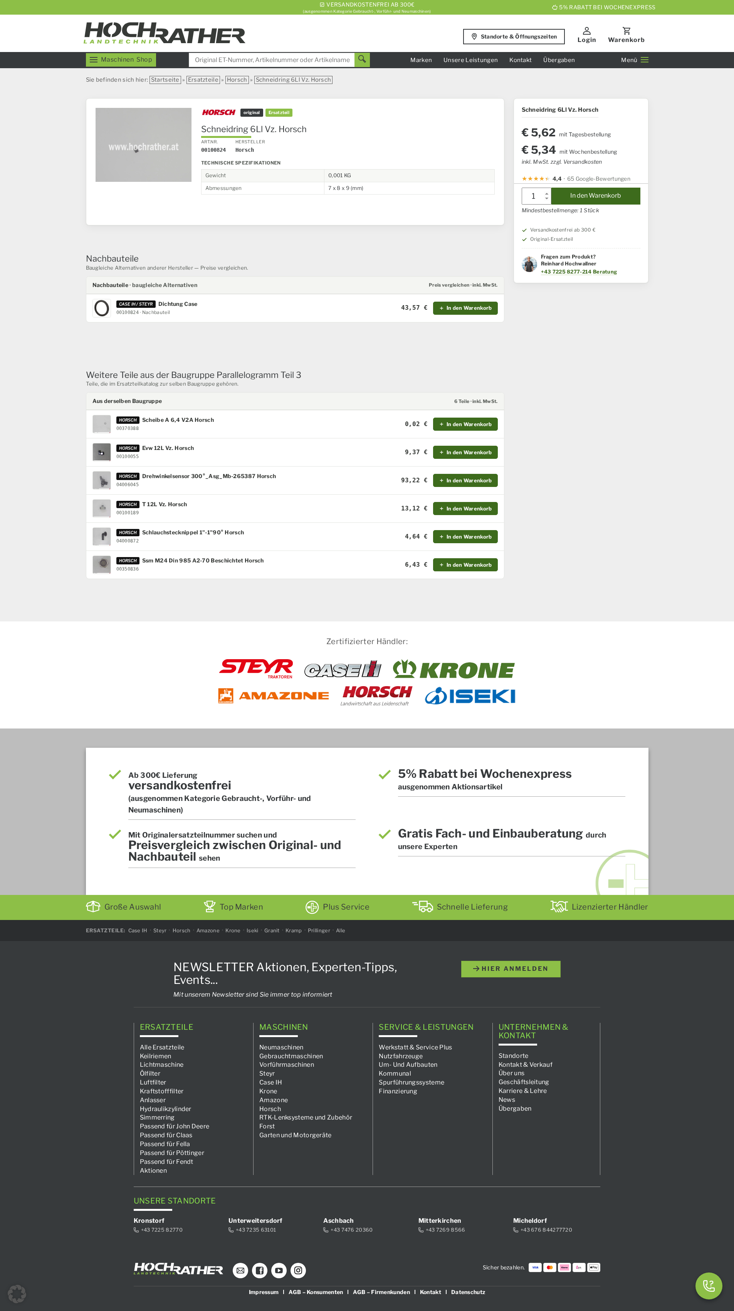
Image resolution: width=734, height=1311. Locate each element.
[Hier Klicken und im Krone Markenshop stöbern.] (454, 668)
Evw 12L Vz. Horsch (168, 448)
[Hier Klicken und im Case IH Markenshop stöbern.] (342, 668)
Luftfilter (153, 1082)
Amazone (208, 930)
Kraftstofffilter (162, 1091)
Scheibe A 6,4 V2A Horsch (178, 420)
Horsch (237, 79)
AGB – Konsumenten (316, 1292)
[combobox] (279, 60)
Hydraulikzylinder (165, 1109)
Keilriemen (155, 1056)
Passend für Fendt (166, 1161)
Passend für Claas (166, 1135)
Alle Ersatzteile (162, 1047)
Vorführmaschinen (286, 1065)
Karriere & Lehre (523, 1090)
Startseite (165, 79)
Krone (233, 930)
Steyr (160, 930)
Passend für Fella (165, 1144)
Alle (340, 930)
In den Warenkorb (595, 196)
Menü (629, 60)
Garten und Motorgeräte (295, 1135)
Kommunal (395, 1073)
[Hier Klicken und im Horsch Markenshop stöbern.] (377, 695)
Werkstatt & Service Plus (415, 1047)
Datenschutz (468, 1292)
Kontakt (520, 60)
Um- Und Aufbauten (408, 1065)
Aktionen (153, 1170)
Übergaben (559, 60)
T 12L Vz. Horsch (164, 504)
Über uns (511, 1073)
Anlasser (153, 1100)
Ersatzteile (203, 79)
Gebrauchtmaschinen (291, 1056)
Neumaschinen (281, 1047)
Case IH (138, 930)
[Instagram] (298, 1270)
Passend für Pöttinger (172, 1153)
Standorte (514, 1055)
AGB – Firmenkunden (381, 1292)
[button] (17, 1294)
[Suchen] (362, 60)
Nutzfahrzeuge (401, 1056)
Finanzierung (398, 1091)
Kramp (294, 930)
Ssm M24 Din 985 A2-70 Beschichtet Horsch (203, 560)
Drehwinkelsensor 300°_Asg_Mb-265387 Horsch (209, 476)
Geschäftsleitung (524, 1082)
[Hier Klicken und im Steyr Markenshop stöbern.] (256, 668)
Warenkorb (626, 40)
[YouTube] (279, 1270)
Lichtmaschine (162, 1065)
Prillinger (319, 930)
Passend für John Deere (175, 1126)
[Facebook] (259, 1270)
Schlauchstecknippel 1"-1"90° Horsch (193, 532)
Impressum (264, 1292)
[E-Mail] (240, 1270)
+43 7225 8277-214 (566, 272)
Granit (272, 930)
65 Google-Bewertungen (598, 179)
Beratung (605, 272)
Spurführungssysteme (411, 1082)
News (507, 1099)
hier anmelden (514, 968)
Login (587, 40)
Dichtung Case (178, 304)
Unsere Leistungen (470, 60)
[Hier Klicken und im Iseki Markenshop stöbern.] (470, 695)
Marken (421, 60)
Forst (267, 1126)
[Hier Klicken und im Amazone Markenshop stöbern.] (273, 695)
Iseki (253, 930)
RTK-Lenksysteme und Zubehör (305, 1117)
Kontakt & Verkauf (526, 1064)
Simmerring (157, 1117)
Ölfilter (150, 1073)
